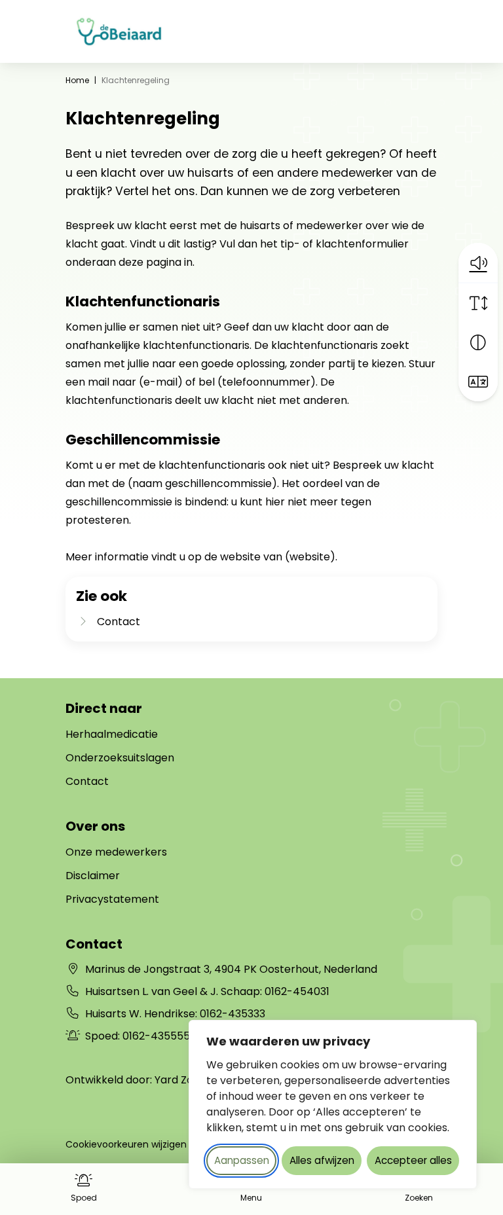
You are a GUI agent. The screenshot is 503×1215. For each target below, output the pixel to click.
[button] (478, 262)
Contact (87, 781)
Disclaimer (92, 875)
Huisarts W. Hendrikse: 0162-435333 (175, 1013)
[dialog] (333, 1104)
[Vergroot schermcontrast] (478, 342)
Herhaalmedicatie (111, 734)
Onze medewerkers (116, 852)
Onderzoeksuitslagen (119, 757)
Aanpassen (241, 1160)
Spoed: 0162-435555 (137, 1035)
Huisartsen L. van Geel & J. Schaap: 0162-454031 (207, 991)
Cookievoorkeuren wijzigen (126, 1144)
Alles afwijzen (321, 1160)
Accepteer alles (413, 1160)
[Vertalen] (478, 381)
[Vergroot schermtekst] (478, 303)
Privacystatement (112, 899)
